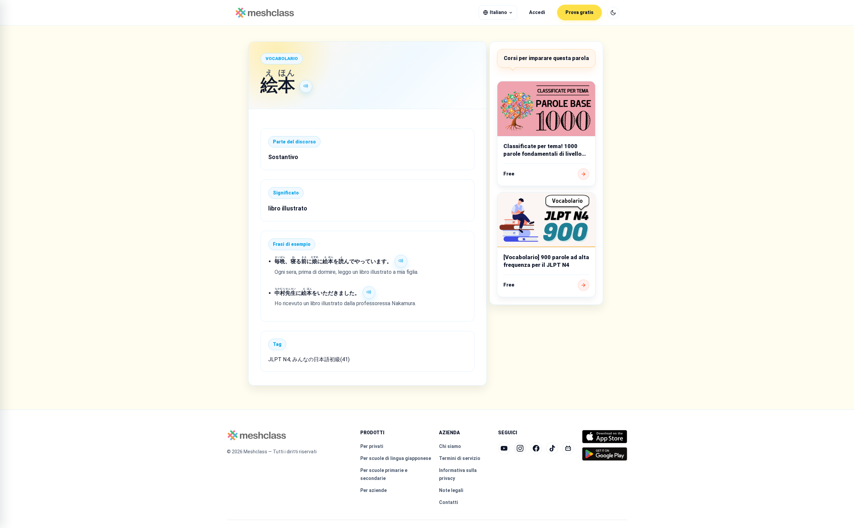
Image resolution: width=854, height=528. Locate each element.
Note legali (451, 490)
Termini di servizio (459, 458)
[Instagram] (520, 448)
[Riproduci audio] (306, 86)
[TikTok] (552, 448)
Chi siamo (450, 446)
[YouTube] (504, 448)
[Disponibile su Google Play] (604, 454)
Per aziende (373, 490)
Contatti (448, 502)
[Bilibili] (568, 448)
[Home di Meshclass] (265, 12)
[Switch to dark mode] (613, 13)
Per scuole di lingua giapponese (395, 458)
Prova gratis (579, 12)
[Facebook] (536, 448)
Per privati (371, 446)
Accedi (537, 12)
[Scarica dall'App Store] (604, 436)
